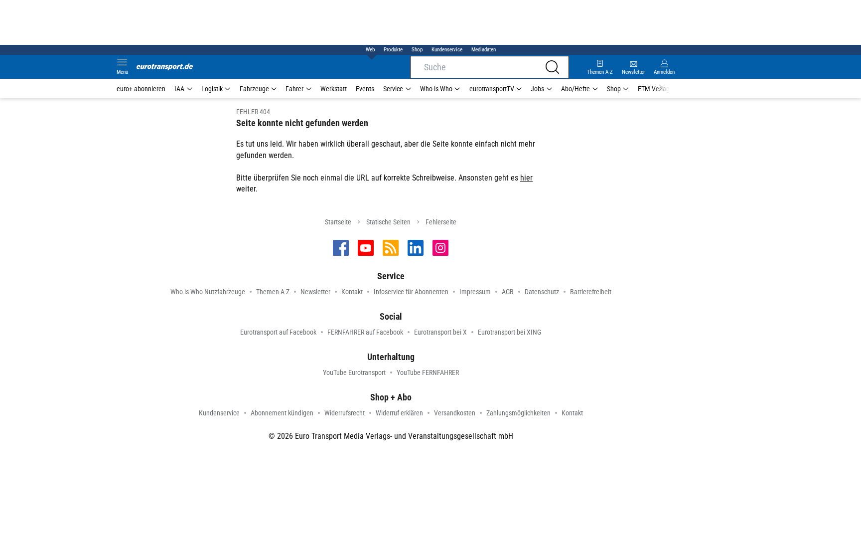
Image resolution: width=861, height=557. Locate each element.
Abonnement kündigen (282, 413)
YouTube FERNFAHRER (428, 372)
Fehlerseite (441, 222)
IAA (179, 89)
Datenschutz (542, 292)
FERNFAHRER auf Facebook (365, 332)
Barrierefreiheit (590, 292)
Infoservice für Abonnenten (411, 292)
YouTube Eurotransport (354, 372)
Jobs (537, 89)
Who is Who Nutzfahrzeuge (207, 292)
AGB (508, 292)
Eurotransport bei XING (509, 332)
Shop (417, 49)
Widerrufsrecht (344, 413)
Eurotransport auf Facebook (278, 332)
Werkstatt (333, 89)
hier (526, 178)
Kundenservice (446, 49)
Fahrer (294, 89)
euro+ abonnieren (141, 89)
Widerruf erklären (399, 413)
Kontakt (352, 292)
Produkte (393, 49)
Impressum (475, 292)
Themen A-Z (272, 292)
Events (365, 89)
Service (393, 89)
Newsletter (315, 292)
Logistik (212, 89)
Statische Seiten (388, 222)
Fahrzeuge (254, 89)
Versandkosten (454, 413)
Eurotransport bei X (440, 332)
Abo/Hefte (575, 89)
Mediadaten (483, 49)
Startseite (338, 222)
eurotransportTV (491, 89)
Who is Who (436, 89)
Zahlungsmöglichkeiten (518, 413)
